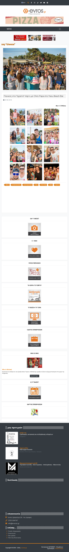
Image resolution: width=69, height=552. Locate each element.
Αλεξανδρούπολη (16, 184)
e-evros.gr (24, 548)
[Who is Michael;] (34, 362)
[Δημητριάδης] (12, 453)
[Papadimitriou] (34, 37)
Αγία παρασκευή (28, 184)
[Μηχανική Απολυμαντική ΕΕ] (12, 468)
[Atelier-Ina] (12, 438)
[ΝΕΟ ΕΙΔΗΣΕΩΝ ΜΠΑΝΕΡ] (34, 210)
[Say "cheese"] (34, 229)
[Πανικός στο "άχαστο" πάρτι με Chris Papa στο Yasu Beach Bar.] (17, 117)
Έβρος (7, 184)
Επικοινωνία (11, 533)
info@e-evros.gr (13, 523)
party (51, 184)
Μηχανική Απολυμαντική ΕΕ (28, 463)
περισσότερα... (34, 376)
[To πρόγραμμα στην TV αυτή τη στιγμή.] (34, 318)
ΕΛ (24, 2)
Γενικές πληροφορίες (14, 531)
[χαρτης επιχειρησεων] (34, 412)
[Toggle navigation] (59, 29)
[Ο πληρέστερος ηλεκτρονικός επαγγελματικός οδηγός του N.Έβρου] (34, 11)
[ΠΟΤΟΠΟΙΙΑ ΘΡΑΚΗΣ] (49, 37)
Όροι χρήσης (11, 535)
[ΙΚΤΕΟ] (20, 37)
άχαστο (57, 184)
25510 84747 (13, 520)
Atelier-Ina (23, 433)
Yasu (36, 184)
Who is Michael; (7, 369)
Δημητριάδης (24, 448)
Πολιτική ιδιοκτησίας (14, 537)
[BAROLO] (34, 20)
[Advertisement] (34, 199)
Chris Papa (43, 184)
